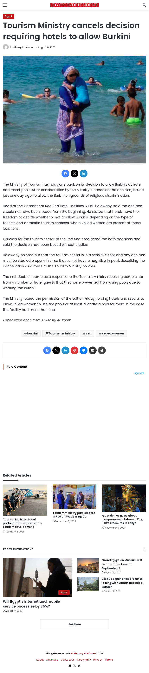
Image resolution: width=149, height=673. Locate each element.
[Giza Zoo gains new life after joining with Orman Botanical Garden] (88, 584)
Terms (109, 660)
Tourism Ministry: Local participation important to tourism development (22, 523)
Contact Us (67, 660)
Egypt (8, 16)
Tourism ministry (61, 333)
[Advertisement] (74, 424)
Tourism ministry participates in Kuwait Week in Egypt (74, 514)
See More (74, 624)
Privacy (97, 660)
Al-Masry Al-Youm (21, 47)
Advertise (52, 660)
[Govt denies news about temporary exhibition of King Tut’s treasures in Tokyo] (124, 498)
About (40, 660)
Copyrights (84, 660)
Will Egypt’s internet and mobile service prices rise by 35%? (31, 604)
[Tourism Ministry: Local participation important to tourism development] (25, 500)
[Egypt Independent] (74, 5)
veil (88, 333)
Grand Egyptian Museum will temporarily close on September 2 (122, 564)
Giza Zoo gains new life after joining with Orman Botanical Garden (122, 583)
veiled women (113, 333)
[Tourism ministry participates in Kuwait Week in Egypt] (74, 496)
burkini (32, 333)
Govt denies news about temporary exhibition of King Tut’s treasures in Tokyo (122, 519)
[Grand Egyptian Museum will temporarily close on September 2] (88, 565)
